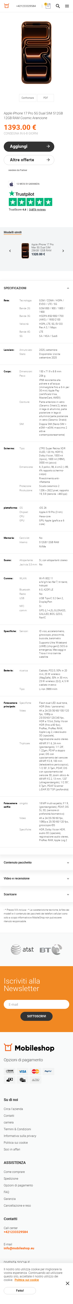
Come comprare (14, 1172)
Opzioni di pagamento (18, 1185)
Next (63, 251)
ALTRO (35, 1079)
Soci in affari (12, 1149)
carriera (9, 1122)
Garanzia (10, 1199)
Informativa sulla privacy (20, 1136)
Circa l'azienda (13, 1109)
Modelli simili (13, 232)
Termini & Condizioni (17, 1129)
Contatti (9, 1115)
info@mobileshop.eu (19, 1248)
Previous (10, 251)
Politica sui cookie (16, 1142)
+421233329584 (26, 5)
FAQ (6, 1192)
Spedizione (11, 1178)
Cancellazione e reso (17, 1205)
